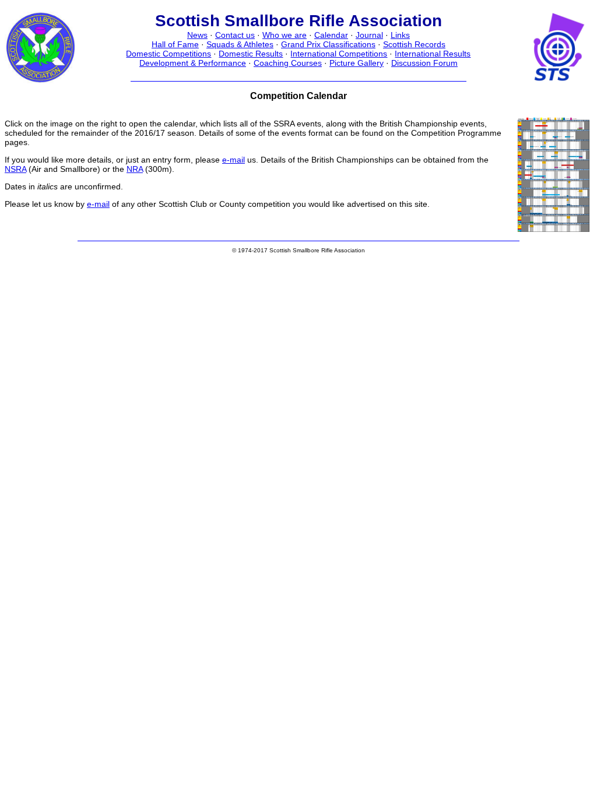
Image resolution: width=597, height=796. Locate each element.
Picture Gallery (356, 63)
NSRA (15, 169)
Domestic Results (251, 53)
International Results (432, 53)
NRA (135, 169)
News (197, 35)
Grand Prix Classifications (328, 44)
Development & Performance (192, 63)
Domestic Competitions (168, 53)
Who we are (284, 35)
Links (400, 35)
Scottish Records (414, 44)
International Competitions (338, 53)
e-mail (233, 159)
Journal (369, 35)
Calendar (331, 35)
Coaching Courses (288, 63)
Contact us (235, 35)
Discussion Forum (424, 63)
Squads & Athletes (239, 44)
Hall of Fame (175, 44)
